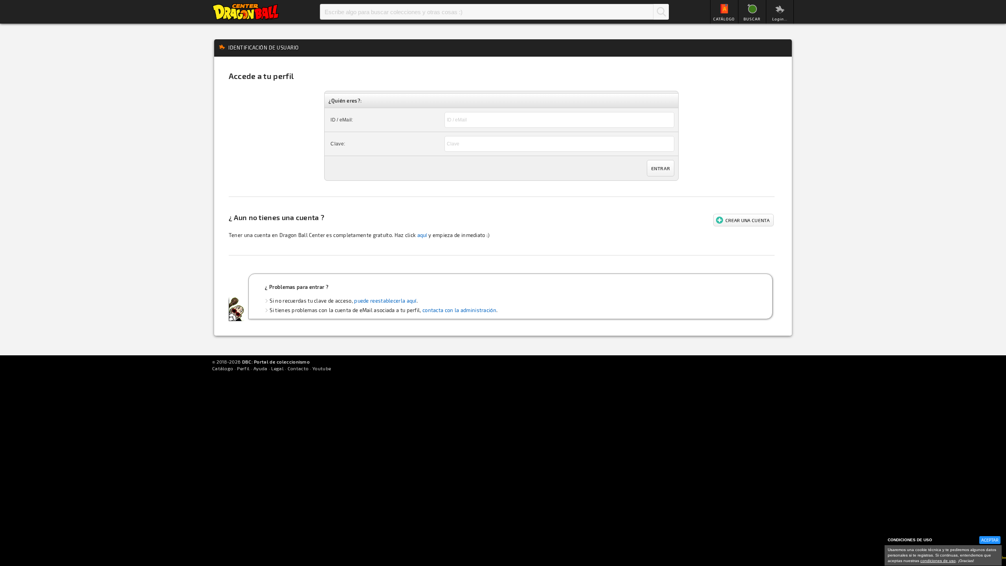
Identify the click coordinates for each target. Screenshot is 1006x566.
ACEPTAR (990, 539)
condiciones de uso (938, 561)
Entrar (660, 168)
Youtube (321, 368)
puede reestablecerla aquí (385, 301)
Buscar (661, 12)
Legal (277, 368)
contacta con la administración (459, 310)
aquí (422, 235)
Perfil (243, 368)
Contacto (298, 368)
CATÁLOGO (724, 19)
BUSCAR (751, 19)
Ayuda (260, 368)
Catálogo (222, 368)
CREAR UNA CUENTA (747, 220)
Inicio (245, 12)
